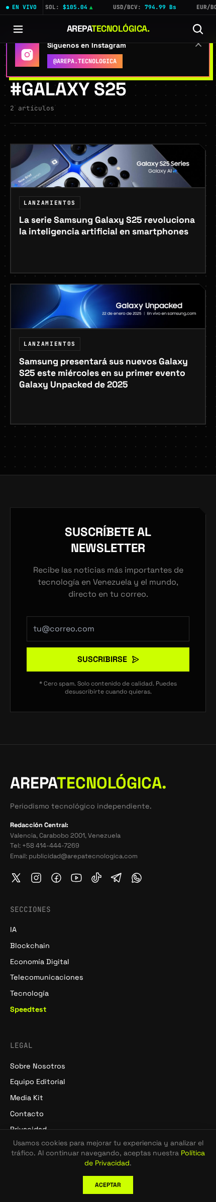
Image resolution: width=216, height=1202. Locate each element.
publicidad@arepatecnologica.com (83, 856)
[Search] (198, 29)
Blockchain (30, 945)
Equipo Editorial (37, 1081)
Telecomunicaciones (46, 977)
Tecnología (29, 993)
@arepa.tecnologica (85, 61)
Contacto (27, 1113)
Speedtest (28, 1009)
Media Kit (26, 1097)
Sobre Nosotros (37, 1066)
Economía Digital (39, 961)
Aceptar (108, 1185)
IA (13, 929)
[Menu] (18, 29)
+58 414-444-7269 (50, 845)
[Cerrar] (198, 43)
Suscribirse (102, 659)
